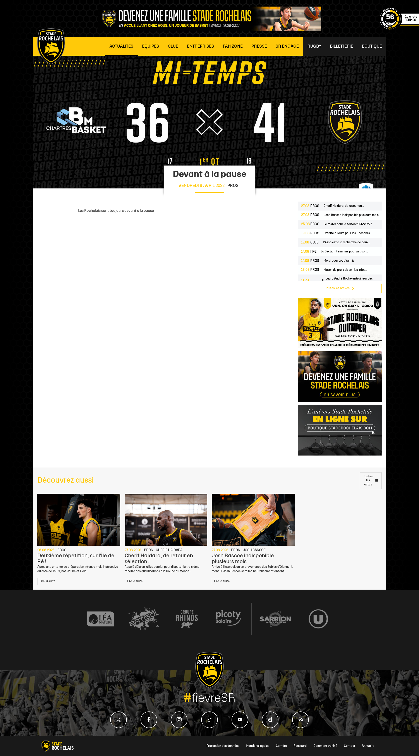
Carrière (281, 746)
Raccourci (300, 746)
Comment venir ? (325, 746)
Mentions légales (257, 746)
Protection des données (222, 746)
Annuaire (368, 746)
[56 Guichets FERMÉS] (399, 29)
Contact (349, 746)
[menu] (121, 46)
